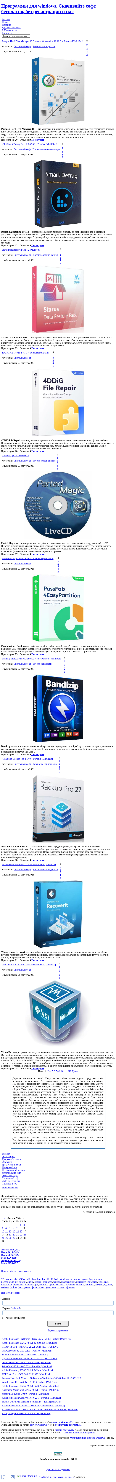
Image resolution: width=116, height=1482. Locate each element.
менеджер (103, 1282)
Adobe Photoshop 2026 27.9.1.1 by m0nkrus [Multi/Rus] (29, 1343)
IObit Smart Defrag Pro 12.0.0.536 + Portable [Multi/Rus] (29, 144)
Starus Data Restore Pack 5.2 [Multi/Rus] (21, 249)
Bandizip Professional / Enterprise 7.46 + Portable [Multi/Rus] (31, 658)
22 (21, 1234)
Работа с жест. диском (44, 46)
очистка (43, 1284)
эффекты (70, 1287)
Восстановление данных (45, 255)
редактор (70, 1284)
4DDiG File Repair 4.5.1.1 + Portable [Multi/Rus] (25, 352)
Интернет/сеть (9, 1167)
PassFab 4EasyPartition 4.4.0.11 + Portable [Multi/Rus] (28, 558)
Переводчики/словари (13, 1170)
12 (10, 1231)
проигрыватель (56, 1284)
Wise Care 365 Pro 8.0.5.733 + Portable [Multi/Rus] (27, 1366)
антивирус (75, 1279)
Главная (6, 19)
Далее (75, 1071)
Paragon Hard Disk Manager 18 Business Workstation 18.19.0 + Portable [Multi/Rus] (42, 41)
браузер (93, 1279)
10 (62, 1071)
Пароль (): (11, 1308)
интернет (81, 1282)
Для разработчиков (11, 1159)
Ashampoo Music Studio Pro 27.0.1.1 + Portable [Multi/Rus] (31, 1390)
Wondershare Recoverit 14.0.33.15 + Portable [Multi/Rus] (29, 1382)
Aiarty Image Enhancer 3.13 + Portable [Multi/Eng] (26, 1413)
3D (2, 1279)
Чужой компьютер (15, 1317)
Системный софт (22, 46)
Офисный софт (10, 1175)
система (80, 1284)
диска (30, 1282)
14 (17, 1231)
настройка (6, 1284)
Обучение (7, 1162)
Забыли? (15, 1308)
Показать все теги (10, 1292)
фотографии (24, 1287)
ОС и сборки (8, 1156)
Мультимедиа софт (11, 1173)
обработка (18, 1284)
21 (17, 1234)
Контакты (7, 33)
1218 (68, 1071)
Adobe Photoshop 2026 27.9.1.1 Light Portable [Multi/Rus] (30, 1386)
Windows (64, 1279)
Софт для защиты (11, 1181)
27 (14, 1238)
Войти (58, 1324)
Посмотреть (37, 139)
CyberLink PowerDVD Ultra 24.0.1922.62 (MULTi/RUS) (30, 1358)
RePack (55, 1279)
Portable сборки (10, 1187)
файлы (13, 1287)
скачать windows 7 (39, 1424)
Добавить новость (11, 27)
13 (14, 1231)
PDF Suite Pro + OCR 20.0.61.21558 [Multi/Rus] (26, 1374)
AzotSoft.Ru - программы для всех (56, 1477)
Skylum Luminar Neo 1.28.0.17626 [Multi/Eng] (25, 1354)
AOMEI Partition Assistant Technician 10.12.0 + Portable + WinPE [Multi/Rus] (40, 1409)
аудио (85, 1279)
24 (3, 1238)
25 (6, 1238)
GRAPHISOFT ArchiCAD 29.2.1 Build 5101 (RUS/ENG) (30, 1346)
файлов (5, 1287)
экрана (60, 1287)
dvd (16, 1279)
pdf (28, 1279)
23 (25, 1234)
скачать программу (64, 1430)
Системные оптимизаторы (46, 149)
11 (6, 1231)
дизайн (22, 1282)
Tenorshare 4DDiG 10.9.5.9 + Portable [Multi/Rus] (26, 1362)
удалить (108, 1284)
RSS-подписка (9, 30)
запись (56, 1282)
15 (21, 1231)
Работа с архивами (42, 663)
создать (99, 1284)
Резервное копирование (45, 764)
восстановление (9, 1282)
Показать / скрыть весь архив (16, 1271)
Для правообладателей (58, 1469)
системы (89, 1284)
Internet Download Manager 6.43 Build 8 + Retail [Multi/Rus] (31, 1401)
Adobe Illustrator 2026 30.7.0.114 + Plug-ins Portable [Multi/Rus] (33, 1405)
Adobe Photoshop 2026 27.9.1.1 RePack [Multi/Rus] (27, 1370)
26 (10, 1238)
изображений (68, 1282)
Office (22, 1279)
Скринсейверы (9, 1183)
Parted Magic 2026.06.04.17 (15, 455)
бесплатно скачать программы (79, 1432)
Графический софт (11, 1164)
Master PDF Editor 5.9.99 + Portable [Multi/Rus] (25, 1394)
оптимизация (31, 1284)
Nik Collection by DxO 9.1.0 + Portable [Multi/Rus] (27, 1350)
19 (10, 1234)
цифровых (50, 1287)
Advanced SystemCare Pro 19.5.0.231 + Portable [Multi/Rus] (31, 1397)
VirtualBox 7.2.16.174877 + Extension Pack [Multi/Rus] (29, 964)
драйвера (47, 1282)
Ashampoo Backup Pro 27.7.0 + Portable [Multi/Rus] (27, 759)
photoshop (36, 1279)
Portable (46, 1279)
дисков (38, 1282)
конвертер (92, 1282)
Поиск (5, 22)
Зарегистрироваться (58, 1330)
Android (9, 1279)
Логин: (6, 1298)
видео (101, 1279)
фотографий (38, 1287)
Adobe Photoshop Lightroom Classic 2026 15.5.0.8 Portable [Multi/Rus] (36, 1339)
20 (14, 1234)
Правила (6, 25)
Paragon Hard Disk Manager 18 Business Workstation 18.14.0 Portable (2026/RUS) (42, 1378)
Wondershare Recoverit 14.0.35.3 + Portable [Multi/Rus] (29, 864)
